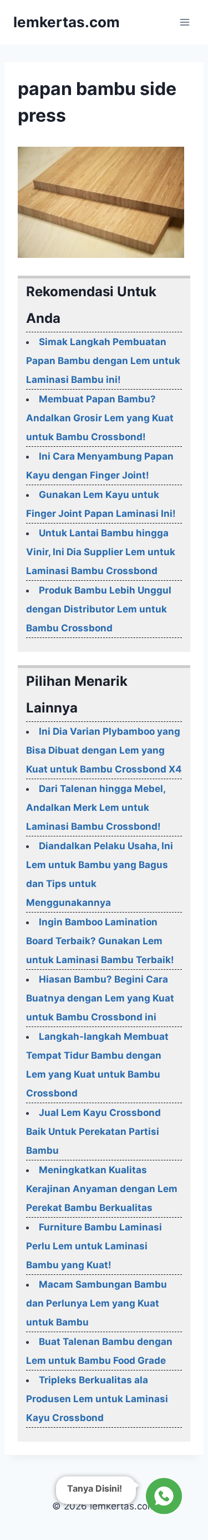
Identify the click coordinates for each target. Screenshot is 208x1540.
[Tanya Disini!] (162, 1498)
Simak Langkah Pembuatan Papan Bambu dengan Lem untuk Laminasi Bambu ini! (103, 360)
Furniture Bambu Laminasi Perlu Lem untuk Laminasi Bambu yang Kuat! (94, 1246)
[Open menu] (184, 22)
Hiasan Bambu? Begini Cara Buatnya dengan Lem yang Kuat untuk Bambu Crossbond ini (100, 998)
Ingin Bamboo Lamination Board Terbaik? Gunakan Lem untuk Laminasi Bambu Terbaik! (100, 940)
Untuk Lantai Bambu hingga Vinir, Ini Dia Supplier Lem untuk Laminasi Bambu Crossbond (100, 551)
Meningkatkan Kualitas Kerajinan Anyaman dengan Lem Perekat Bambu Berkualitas (101, 1188)
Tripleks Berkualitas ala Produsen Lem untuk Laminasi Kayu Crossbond (97, 1398)
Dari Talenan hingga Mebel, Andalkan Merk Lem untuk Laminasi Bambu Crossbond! (95, 807)
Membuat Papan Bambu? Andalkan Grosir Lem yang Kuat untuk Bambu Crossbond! (100, 417)
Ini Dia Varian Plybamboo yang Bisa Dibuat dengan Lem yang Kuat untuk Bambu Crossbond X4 (104, 750)
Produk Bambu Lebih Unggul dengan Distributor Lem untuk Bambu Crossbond (98, 609)
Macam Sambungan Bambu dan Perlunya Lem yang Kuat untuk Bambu (96, 1303)
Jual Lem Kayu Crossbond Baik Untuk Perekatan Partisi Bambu (93, 1131)
